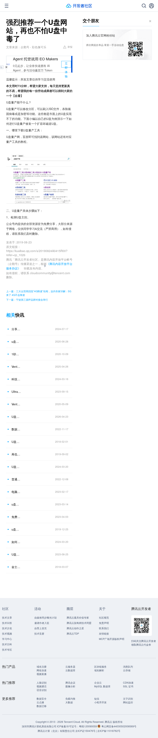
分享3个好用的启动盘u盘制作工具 (16, 329)
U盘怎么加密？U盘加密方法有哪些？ (16, 554)
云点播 (40, 702)
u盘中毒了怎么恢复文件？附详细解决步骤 (16, 529)
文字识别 (128, 698)
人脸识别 (41, 682)
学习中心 (7, 639)
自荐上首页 (40, 628)
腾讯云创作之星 (75, 628)
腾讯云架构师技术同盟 (79, 623)
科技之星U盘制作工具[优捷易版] (16, 379)
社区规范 (104, 617)
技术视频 (7, 633)
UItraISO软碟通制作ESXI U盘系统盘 (16, 392)
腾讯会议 (70, 682)
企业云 (98, 682)
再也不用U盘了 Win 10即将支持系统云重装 (16, 454)
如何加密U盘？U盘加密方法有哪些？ (16, 542)
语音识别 (41, 690)
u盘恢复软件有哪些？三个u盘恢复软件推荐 (16, 504)
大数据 (69, 702)
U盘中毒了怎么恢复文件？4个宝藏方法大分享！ (16, 467)
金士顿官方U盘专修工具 (16, 567)
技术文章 (7, 617)
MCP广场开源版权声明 (111, 639)
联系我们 (104, 628)
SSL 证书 (128, 686)
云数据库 (70, 670)
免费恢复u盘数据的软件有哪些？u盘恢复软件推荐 (16, 517)
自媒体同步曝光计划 (45, 617)
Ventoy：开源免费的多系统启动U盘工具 (16, 404)
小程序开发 (100, 702)
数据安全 (41, 698)
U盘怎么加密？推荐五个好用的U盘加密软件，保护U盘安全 (16, 417)
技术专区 (7, 649)
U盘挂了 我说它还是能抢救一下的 (16, 442)
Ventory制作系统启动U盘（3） (16, 366)
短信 (96, 698)
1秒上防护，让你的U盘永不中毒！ (16, 354)
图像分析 (70, 686)
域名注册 (41, 666)
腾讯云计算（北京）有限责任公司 (56, 730)
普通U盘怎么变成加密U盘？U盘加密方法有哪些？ (16, 479)
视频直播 (41, 674)
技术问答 (7, 623)
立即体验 (66, 64)
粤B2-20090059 (88, 726)
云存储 (126, 670)
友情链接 (104, 633)
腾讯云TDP (73, 633)
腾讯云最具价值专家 (78, 617)
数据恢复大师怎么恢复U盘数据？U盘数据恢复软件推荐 (16, 429)
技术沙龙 (7, 628)
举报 (69, 46)
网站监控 (128, 702)
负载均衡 (70, 698)
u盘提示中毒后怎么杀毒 (16, 341)
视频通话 (41, 686)
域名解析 (99, 670)
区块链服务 (100, 666)
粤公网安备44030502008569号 (118, 726)
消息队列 (128, 666)
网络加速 (41, 670)
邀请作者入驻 (41, 623)
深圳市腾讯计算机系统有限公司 (39, 726)
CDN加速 (128, 682)
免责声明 (104, 623)
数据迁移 (41, 706)
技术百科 (7, 644)
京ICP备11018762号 (108, 730)
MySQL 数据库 (102, 686)
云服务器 (70, 666)
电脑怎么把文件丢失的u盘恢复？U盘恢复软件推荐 (16, 492)
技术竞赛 (39, 633)
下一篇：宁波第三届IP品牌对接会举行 (27, 299)
